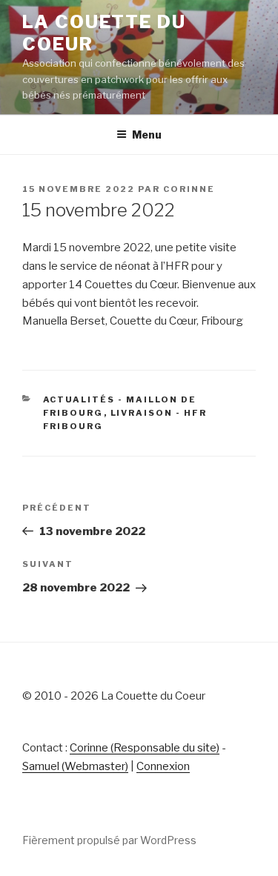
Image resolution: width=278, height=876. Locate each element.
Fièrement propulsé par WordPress (109, 840)
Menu (147, 134)
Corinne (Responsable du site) (144, 747)
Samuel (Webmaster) (75, 766)
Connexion (163, 766)
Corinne (189, 189)
